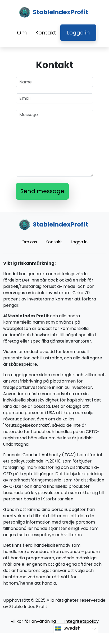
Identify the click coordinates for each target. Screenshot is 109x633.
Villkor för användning (33, 621)
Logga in (78, 32)
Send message (42, 191)
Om (22, 32)
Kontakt (45, 32)
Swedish (72, 628)
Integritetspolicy (81, 621)
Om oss (29, 242)
